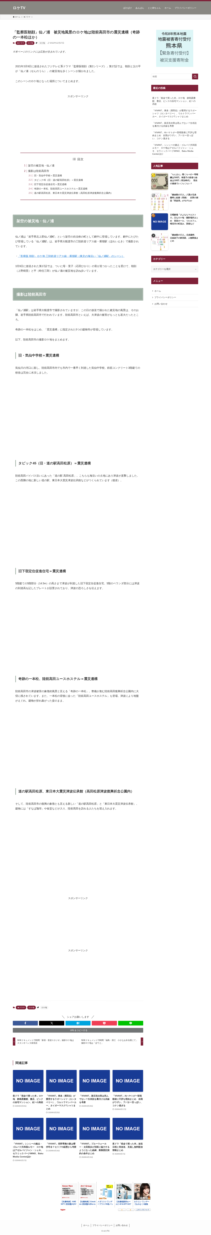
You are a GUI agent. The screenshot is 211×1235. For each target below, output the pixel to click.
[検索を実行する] (195, 76)
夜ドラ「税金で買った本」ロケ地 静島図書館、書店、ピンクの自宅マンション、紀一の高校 (174, 101)
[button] (25, 1023)
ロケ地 (30, 43)
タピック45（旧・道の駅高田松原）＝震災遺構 (58, 180)
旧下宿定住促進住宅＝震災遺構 (50, 184)
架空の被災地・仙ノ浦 (41, 165)
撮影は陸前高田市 (38, 171)
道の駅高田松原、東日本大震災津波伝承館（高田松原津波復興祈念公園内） (73, 193)
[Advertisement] (78, 120)
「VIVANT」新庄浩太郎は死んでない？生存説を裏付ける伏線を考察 (174, 124)
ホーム (157, 291)
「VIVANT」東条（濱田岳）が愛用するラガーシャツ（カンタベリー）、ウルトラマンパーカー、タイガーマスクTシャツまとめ (174, 113)
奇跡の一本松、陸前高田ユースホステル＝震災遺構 (60, 188)
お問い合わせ (160, 304)
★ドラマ (20, 43)
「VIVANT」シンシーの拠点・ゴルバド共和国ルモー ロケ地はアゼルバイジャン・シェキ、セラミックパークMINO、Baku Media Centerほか (174, 149)
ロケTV (19, 8)
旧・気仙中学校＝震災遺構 (48, 175)
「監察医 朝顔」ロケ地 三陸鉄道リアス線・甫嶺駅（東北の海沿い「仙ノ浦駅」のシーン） (71, 256)
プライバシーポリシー (165, 297)
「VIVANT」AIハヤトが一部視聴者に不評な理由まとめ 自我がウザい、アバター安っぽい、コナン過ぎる (174, 135)
